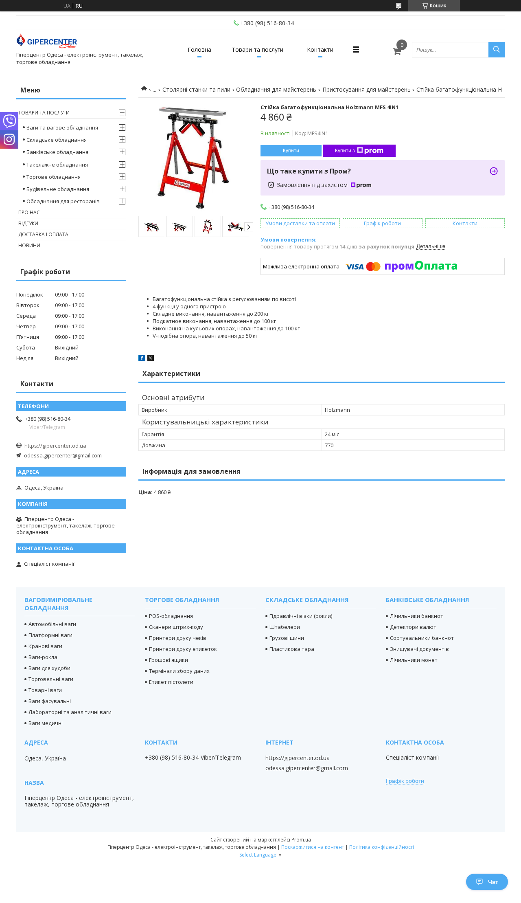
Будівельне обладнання (57, 189)
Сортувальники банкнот (422, 638)
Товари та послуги (257, 49)
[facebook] (141, 359)
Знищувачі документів (419, 649)
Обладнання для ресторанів (63, 201)
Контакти (320, 49)
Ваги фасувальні (49, 701)
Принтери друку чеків (177, 638)
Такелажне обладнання (57, 164)
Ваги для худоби (49, 668)
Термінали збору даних (179, 671)
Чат (493, 882)
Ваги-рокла (42, 657)
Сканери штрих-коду (176, 627)
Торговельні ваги (50, 679)
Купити (291, 151)
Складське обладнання (56, 139)
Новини (29, 245)
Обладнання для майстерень (276, 89)
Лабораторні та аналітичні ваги (70, 712)
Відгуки (28, 223)
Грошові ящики (168, 660)
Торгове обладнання (53, 176)
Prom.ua (301, 839)
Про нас (29, 212)
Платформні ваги (50, 635)
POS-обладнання (171, 616)
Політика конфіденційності (381, 847)
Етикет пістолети (171, 681)
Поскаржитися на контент (312, 847)
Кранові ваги (45, 646)
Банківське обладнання (57, 152)
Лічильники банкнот (416, 616)
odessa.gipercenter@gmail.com (63, 455)
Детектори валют (413, 627)
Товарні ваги (45, 690)
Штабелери (284, 627)
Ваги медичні (45, 723)
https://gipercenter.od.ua (55, 445)
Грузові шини (286, 638)
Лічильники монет (414, 660)
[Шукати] (496, 49)
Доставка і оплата (43, 234)
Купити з (345, 151)
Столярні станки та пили (196, 89)
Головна (199, 49)
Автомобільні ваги (52, 624)
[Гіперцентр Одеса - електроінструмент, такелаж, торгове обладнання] (46, 42)
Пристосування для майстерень (366, 89)
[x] (150, 359)
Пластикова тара (291, 649)
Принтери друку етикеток (183, 649)
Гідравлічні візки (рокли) (300, 616)
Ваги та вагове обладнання (62, 127)
